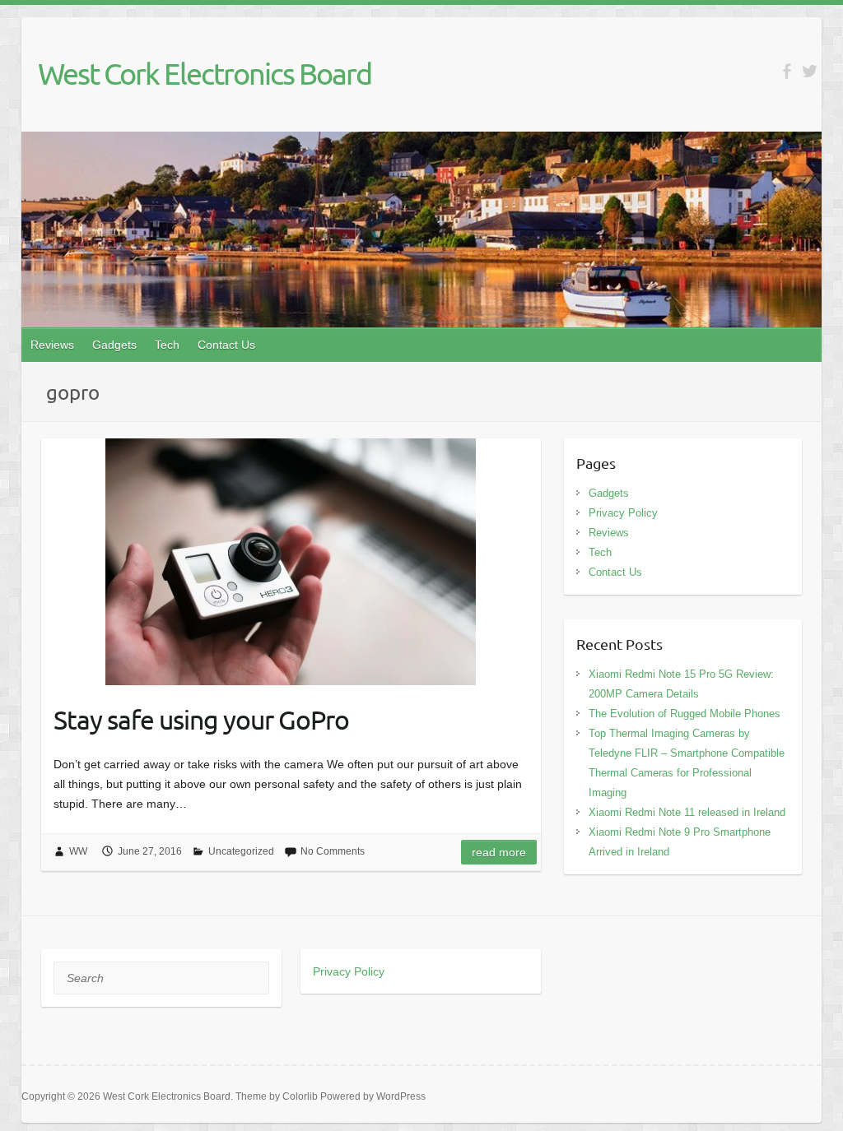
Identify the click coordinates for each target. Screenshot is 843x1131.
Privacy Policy (623, 513)
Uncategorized (241, 851)
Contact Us (226, 344)
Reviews (52, 344)
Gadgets (114, 344)
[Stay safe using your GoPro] (291, 561)
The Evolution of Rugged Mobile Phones (684, 713)
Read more (499, 852)
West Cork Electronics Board (204, 73)
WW (78, 851)
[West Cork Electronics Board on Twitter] (810, 71)
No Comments (332, 851)
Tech (167, 344)
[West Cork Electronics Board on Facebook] (786, 71)
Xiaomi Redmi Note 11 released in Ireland (687, 812)
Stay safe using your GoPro (201, 719)
